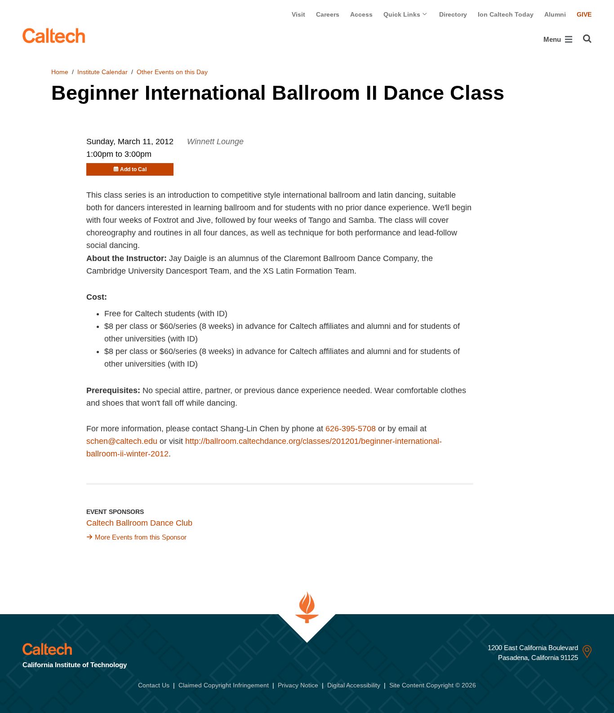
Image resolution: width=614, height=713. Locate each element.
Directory (453, 14)
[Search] (587, 38)
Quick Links (402, 14)
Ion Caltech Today (506, 14)
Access (361, 14)
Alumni (555, 14)
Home (59, 71)
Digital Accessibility (353, 685)
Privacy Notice (298, 685)
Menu (553, 39)
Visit (298, 14)
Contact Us (153, 685)
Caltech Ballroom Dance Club (139, 522)
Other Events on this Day (172, 71)
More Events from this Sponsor (141, 537)
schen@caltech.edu (121, 441)
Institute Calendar (102, 71)
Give (584, 14)
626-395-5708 (350, 428)
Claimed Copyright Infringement (223, 685)
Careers (327, 14)
